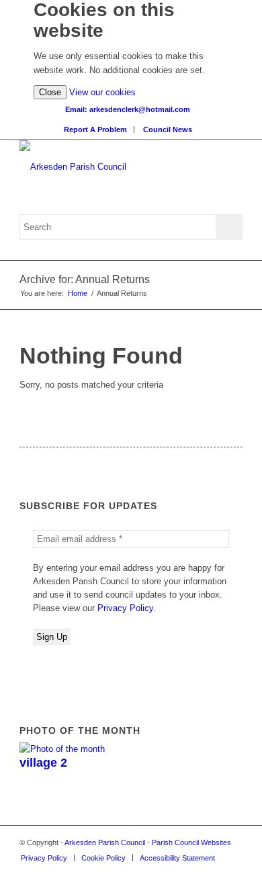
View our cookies (102, 92)
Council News (167, 129)
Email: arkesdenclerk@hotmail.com (127, 109)
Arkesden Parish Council (104, 842)
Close (50, 92)
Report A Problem (95, 129)
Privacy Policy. (126, 608)
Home (77, 293)
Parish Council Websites (191, 842)
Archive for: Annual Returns (84, 279)
